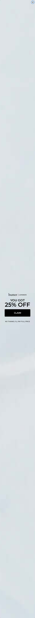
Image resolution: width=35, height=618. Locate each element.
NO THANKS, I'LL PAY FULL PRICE (17, 321)
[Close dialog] (32, 2)
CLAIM (17, 313)
